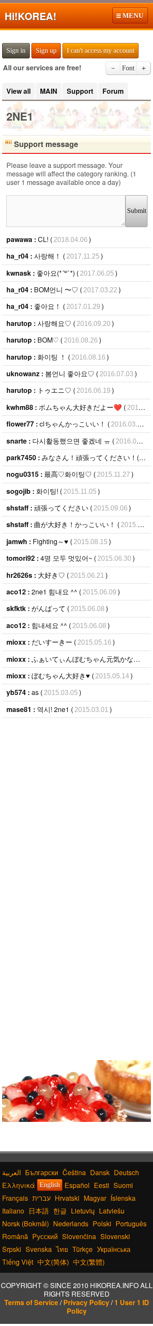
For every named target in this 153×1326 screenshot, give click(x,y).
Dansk (100, 1172)
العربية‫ (11, 1172)
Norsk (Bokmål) (25, 1223)
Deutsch (126, 1172)
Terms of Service (31, 1302)
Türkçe (82, 1249)
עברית (41, 1198)
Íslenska (123, 1198)
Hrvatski (67, 1198)
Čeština (74, 1172)
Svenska (39, 1249)
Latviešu (112, 1211)
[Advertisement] (76, 803)
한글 (60, 1211)
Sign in (16, 50)
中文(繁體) (89, 1262)
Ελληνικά (18, 1185)
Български (41, 1172)
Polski (102, 1223)
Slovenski (115, 1236)
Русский (45, 1236)
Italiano (13, 1211)
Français (15, 1198)
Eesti (101, 1185)
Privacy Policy (86, 1302)
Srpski (11, 1249)
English (50, 1184)
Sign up (46, 50)
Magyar (95, 1198)
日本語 (38, 1211)
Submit (136, 210)
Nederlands (70, 1223)
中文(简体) (53, 1262)
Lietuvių (83, 1211)
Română (15, 1236)
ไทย (62, 1249)
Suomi (123, 1185)
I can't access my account (100, 50)
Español (77, 1185)
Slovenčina (79, 1236)
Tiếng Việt (17, 1262)
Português (131, 1223)
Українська (113, 1249)
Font (128, 68)
